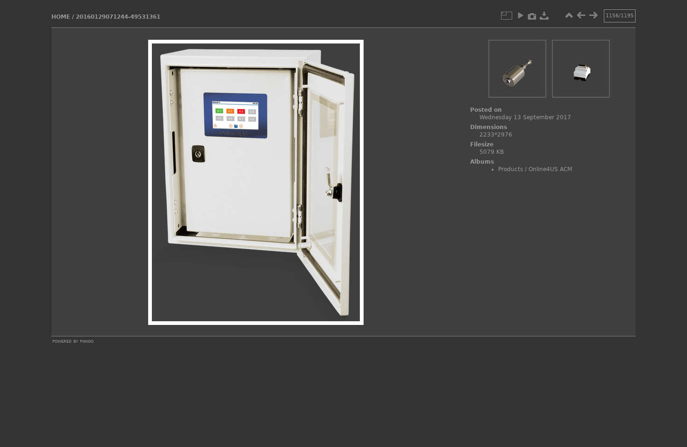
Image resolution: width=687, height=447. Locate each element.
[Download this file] (544, 15)
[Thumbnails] (569, 15)
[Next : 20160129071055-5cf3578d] (593, 15)
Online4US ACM (550, 169)
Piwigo (86, 341)
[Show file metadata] (532, 15)
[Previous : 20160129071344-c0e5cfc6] (581, 15)
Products (510, 169)
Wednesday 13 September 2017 (525, 117)
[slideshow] (520, 15)
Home (60, 17)
